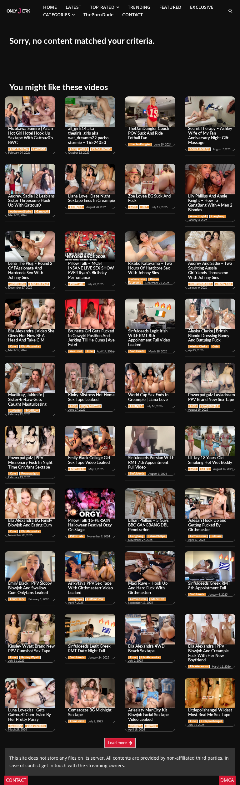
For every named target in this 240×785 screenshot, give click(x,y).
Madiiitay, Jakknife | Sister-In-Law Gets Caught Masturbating (27, 400)
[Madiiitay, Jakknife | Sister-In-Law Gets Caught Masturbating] (30, 378)
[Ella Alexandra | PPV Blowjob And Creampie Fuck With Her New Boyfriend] (210, 629)
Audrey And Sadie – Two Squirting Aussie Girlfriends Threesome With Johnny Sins (210, 271)
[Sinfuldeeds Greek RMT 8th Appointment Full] (210, 566)
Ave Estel (76, 351)
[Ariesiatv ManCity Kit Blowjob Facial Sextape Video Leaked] (150, 693)
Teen (144, 207)
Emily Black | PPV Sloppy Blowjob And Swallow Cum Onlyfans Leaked (30, 588)
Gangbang (217, 216)
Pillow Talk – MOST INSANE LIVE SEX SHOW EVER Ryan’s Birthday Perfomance (91, 271)
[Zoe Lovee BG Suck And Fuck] (150, 179)
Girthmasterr (198, 536)
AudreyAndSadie (20, 211)
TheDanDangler (140, 144)
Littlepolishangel (211, 721)
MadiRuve (157, 599)
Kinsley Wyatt (30, 657)
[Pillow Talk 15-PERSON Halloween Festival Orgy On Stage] (90, 503)
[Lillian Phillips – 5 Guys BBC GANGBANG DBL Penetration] (150, 503)
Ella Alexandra (30, 346)
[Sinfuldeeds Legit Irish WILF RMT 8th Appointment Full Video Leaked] (150, 314)
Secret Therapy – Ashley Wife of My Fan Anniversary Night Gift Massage (210, 136)
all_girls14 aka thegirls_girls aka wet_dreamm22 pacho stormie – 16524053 (88, 136)
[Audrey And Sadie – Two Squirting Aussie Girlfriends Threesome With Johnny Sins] (210, 246)
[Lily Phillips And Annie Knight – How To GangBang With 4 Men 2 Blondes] (210, 179)
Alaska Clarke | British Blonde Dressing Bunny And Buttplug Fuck (208, 336)
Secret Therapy (199, 149)
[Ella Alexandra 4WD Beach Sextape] (150, 629)
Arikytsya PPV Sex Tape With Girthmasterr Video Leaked (90, 588)
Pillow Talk (76, 284)
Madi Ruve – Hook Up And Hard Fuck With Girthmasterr (148, 588)
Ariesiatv (135, 726)
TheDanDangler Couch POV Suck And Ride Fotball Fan (148, 133)
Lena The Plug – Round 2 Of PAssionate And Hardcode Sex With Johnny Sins (30, 271)
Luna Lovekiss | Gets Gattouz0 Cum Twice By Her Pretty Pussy (29, 715)
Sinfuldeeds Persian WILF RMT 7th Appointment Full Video (151, 462)
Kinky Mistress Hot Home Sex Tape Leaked (91, 397)
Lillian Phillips (156, 536)
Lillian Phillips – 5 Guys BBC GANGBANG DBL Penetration (148, 525)
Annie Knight (198, 216)
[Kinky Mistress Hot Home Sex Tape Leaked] (90, 378)
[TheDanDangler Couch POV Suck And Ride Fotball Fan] (150, 111)
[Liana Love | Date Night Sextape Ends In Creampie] (90, 179)
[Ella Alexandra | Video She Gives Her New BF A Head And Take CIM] (30, 314)
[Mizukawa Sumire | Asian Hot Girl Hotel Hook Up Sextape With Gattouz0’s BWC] (30, 111)
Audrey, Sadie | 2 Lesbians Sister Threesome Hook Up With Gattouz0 (31, 201)
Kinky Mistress (90, 406)
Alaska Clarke (198, 346)
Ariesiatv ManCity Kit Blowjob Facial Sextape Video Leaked (148, 715)
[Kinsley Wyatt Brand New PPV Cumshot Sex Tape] (30, 629)
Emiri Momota (19, 149)
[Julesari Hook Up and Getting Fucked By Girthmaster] (210, 503)
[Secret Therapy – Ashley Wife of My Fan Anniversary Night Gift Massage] (210, 111)
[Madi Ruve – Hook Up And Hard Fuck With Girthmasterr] (150, 566)
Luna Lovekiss (36, 726)
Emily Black (77, 469)
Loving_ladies (78, 149)
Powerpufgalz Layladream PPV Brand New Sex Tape (211, 397)
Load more (117, 742)
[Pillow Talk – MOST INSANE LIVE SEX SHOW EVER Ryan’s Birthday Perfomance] (90, 246)
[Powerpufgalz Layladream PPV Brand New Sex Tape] (210, 378)
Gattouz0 (39, 149)
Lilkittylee (76, 207)
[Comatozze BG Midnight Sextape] (90, 693)
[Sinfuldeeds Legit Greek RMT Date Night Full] (90, 629)
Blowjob (151, 726)
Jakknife (15, 410)
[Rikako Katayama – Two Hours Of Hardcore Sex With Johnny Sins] (150, 246)
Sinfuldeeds (137, 351)
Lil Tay (205, 469)
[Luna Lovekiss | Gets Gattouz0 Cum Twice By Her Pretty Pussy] (30, 693)
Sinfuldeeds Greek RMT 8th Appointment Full (209, 586)
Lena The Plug (39, 284)
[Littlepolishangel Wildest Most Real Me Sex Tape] (210, 693)
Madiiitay (32, 410)
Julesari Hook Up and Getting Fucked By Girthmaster (207, 525)
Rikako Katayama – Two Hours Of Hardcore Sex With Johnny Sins (150, 268)
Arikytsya (76, 599)
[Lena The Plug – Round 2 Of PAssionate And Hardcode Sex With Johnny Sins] (30, 246)
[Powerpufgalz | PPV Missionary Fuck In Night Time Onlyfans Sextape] (30, 441)
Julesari (216, 536)
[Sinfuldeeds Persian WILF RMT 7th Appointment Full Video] (150, 441)
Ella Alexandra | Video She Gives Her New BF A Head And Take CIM (31, 336)
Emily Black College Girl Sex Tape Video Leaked (89, 460)
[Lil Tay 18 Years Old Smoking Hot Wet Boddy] (210, 441)
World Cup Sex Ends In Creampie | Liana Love (148, 397)
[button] (230, 10)
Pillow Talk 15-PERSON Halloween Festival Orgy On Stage (90, 525)
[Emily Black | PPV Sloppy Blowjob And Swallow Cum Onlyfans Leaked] (30, 566)
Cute (133, 207)
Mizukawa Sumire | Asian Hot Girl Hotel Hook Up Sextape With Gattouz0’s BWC (30, 136)
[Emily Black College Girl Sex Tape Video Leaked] (90, 441)
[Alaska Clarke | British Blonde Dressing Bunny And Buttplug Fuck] (210, 314)
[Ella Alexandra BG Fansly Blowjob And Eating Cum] (30, 503)
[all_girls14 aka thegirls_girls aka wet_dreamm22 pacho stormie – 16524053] (90, 111)
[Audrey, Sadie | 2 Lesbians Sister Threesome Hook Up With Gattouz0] (30, 179)
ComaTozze (77, 721)
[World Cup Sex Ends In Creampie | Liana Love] (150, 378)
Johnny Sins (17, 284)
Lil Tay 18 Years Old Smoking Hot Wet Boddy (210, 460)
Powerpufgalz (209, 406)
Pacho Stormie (101, 149)
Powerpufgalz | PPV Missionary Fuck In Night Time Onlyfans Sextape (30, 462)
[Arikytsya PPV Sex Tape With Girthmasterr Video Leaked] (90, 566)
